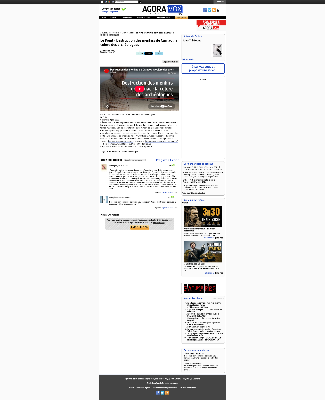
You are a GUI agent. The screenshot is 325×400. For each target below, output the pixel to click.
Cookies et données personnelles (164, 387)
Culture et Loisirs (143, 18)
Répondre (158, 192)
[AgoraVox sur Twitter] (209, 12)
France (110, 151)
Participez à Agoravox (110, 11)
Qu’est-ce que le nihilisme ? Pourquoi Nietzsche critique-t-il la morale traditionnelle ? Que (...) (202, 234)
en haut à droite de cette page (160, 220)
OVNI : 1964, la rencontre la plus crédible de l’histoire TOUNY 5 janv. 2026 (200, 181)
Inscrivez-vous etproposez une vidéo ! (203, 68)
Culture (131, 33)
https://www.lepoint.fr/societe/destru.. (148, 136)
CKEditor (196, 379)
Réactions (140, 53)
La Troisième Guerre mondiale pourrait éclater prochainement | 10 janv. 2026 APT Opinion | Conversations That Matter (201, 187)
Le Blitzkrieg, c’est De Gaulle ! (195, 264)
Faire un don (181, 18)
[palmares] (200, 293)
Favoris (159, 53)
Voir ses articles (188, 59)
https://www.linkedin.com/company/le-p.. (118, 146)
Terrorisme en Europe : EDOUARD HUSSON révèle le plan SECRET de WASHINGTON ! (204, 339)
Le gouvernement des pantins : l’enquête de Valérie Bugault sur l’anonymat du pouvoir (204, 330)
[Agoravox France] (106, 1)
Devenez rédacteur (111, 8)
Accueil (103, 18)
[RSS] (214, 12)
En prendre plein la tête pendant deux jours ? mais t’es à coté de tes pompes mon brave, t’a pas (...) (202, 368)
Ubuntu (178, 379)
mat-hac (219, 238)
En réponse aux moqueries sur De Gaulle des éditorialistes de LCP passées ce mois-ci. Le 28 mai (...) (201, 268)
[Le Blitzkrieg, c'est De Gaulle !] (203, 262)
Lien (175, 192)
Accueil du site (105, 33)
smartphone (113, 197)
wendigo (112, 166)
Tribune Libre (127, 18)
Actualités (112, 18)
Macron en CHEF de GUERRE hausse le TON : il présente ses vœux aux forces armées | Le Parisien (202, 168)
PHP (183, 379)
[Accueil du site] (162, 15)
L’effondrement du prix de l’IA (198, 327)
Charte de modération (187, 387)
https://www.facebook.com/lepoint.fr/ (155, 138)
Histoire (116, 151)
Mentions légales (143, 387)
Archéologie (132, 151)
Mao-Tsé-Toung (109, 51)
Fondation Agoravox (170, 383)
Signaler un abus (167, 192)
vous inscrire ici (159, 223)
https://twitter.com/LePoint (120, 141)
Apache (171, 379)
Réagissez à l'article (167, 160)
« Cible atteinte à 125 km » (197, 307)
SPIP (165, 379)
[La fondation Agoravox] (211, 31)
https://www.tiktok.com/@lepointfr (124, 144)
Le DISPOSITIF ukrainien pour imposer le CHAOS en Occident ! (203, 324)
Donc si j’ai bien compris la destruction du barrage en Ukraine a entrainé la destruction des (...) (201, 358)
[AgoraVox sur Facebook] (205, 12)
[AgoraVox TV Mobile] (218, 12)
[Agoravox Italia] (109, 1)
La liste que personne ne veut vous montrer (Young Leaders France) (204, 304)
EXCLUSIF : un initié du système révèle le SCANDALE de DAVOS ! (203, 315)
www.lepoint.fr (145, 146)
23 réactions (209, 273)
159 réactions (209, 238)
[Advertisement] (145, 25)
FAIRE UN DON (139, 227)
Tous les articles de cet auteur (193, 193)
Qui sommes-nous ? (163, 18)
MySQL (189, 379)
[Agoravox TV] (112, 1)
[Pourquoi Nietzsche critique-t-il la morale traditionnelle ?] (203, 227)
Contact (132, 387)
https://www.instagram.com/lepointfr (161, 141)
